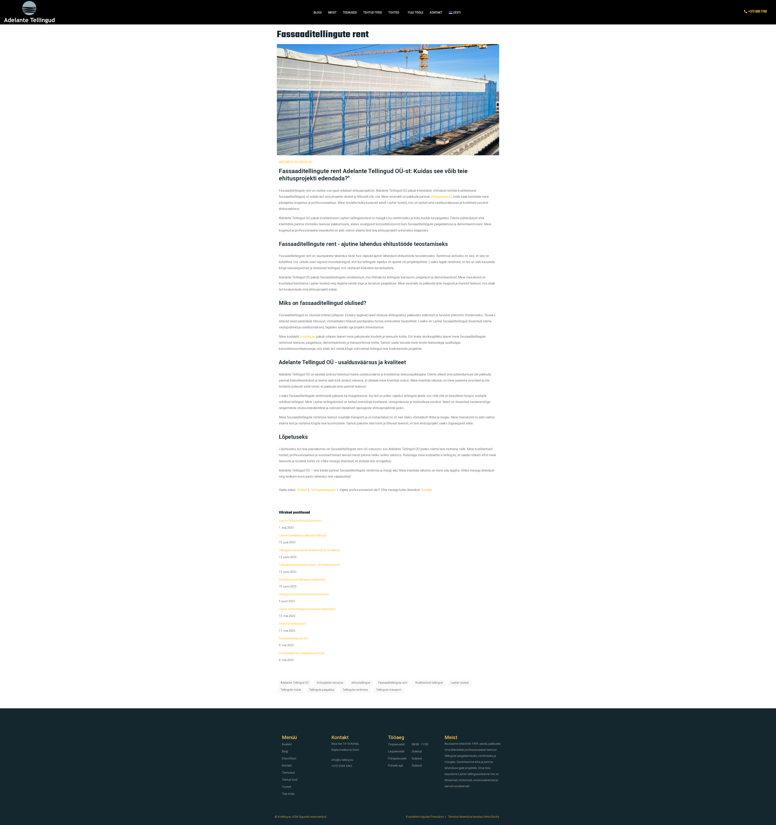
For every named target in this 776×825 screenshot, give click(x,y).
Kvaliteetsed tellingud (429, 682)
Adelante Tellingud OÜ (294, 682)
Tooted (393, 12)
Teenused (350, 12)
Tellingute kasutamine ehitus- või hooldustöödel (309, 564)
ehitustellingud (360, 682)
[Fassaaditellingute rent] (388, 99)
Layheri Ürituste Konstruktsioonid (300, 520)
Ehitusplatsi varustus (330, 682)
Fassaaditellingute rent (323, 35)
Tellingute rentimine (355, 689)
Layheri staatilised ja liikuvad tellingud (302, 535)
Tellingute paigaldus (321, 689)
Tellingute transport (388, 689)
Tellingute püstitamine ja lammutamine (304, 594)
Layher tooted (460, 682)
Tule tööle (415, 12)
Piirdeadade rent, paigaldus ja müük (301, 653)
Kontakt (436, 12)
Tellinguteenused (323, 490)
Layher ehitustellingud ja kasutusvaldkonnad (307, 609)
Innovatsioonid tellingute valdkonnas (302, 579)
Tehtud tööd (372, 12)
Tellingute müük (290, 689)
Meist (332, 12)
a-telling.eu (307, 336)
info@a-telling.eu (342, 760)
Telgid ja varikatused (292, 623)
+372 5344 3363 (341, 766)
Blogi (318, 12)
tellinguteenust (441, 197)
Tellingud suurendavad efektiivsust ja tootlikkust (309, 550)
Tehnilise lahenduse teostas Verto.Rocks (473, 816)
